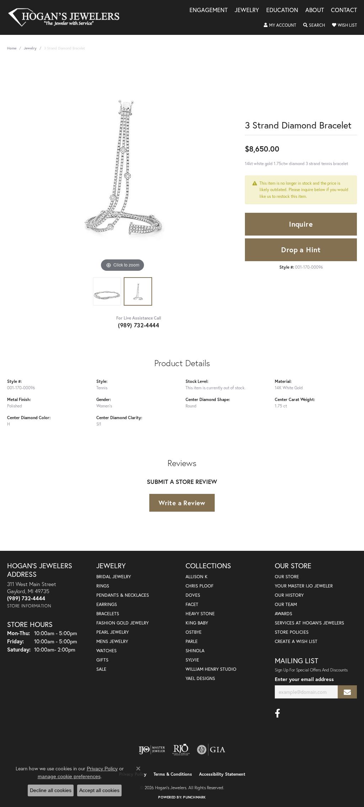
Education (282, 10)
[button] (280, 25)
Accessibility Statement (222, 774)
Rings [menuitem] (102, 586)
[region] (122, 167)
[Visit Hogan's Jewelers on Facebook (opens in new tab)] (277, 713)
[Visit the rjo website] (181, 750)
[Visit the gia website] (211, 750)
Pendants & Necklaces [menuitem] (122, 595)
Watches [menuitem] (106, 651)
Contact (344, 10)
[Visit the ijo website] (152, 750)
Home (11, 48)
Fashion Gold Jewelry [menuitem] (122, 623)
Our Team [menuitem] (286, 604)
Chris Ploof (200, 586)
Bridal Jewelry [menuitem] (113, 577)
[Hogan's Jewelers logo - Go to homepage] (67, 17)
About (314, 10)
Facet (192, 604)
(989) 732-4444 (138, 325)
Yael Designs (200, 678)
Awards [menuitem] (283, 614)
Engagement (208, 10)
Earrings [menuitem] (106, 604)
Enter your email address (304, 679)
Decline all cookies (50, 790)
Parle (192, 641)
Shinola (195, 651)
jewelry (30, 48)
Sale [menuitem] (101, 669)
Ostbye (194, 632)
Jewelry (247, 10)
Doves (193, 595)
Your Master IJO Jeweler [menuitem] (304, 586)
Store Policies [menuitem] (292, 632)
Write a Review (182, 503)
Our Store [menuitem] (287, 577)
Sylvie (192, 660)
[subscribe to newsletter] (347, 691)
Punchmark (194, 797)
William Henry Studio (211, 669)
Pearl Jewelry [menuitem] (112, 632)
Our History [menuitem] (289, 595)
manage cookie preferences (69, 776)
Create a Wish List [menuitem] (296, 641)
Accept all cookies (99, 790)
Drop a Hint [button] (300, 249)
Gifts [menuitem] (102, 660)
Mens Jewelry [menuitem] (112, 641)
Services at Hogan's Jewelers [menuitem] (309, 623)
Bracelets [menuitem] (107, 614)
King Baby (197, 623)
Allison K (197, 577)
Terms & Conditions (173, 774)
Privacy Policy (102, 768)
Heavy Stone (200, 614)
